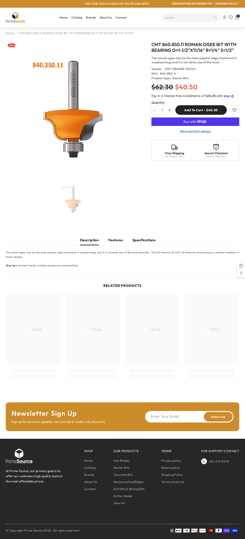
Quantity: (158, 102)
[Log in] (224, 17)
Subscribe (218, 417)
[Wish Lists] (231, 17)
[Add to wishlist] (234, 110)
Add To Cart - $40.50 (201, 110)
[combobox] (188, 17)
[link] (33, 370)
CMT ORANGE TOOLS (180, 69)
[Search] (214, 17)
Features (115, 240)
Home (10, 33)
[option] (73, 109)
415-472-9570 (219, 461)
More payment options (195, 131)
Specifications (143, 240)
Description (89, 240)
